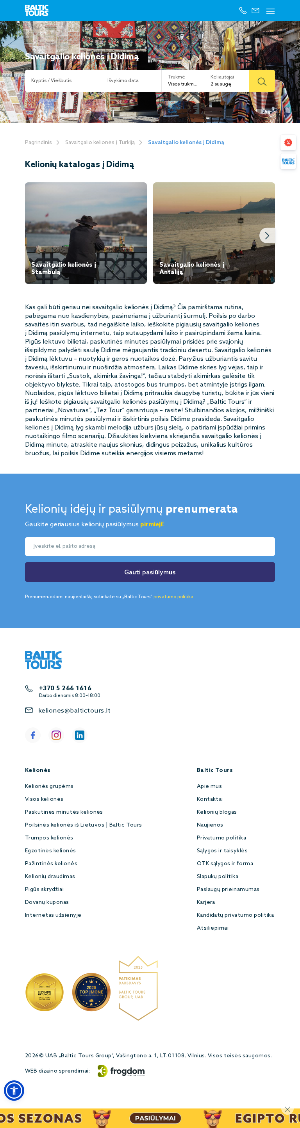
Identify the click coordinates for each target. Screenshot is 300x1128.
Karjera (206, 902)
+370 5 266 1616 (65, 688)
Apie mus (209, 786)
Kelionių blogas (217, 812)
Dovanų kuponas (47, 902)
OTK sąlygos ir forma (225, 864)
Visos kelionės (44, 799)
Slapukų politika (218, 876)
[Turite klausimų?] (288, 161)
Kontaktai (210, 799)
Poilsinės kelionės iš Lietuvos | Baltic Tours (83, 825)
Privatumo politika (221, 838)
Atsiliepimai (213, 928)
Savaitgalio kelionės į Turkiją (100, 142)
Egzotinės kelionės (50, 851)
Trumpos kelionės (49, 838)
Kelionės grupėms (49, 786)
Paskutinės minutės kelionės (64, 812)
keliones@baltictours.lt (74, 711)
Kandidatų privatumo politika (235, 915)
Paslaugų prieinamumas (228, 889)
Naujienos (210, 825)
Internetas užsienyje (53, 915)
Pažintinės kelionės (51, 864)
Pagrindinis (38, 142)
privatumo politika (173, 597)
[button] (14, 1090)
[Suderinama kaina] (288, 142)
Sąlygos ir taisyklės (222, 851)
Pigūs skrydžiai (44, 889)
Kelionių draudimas (50, 876)
